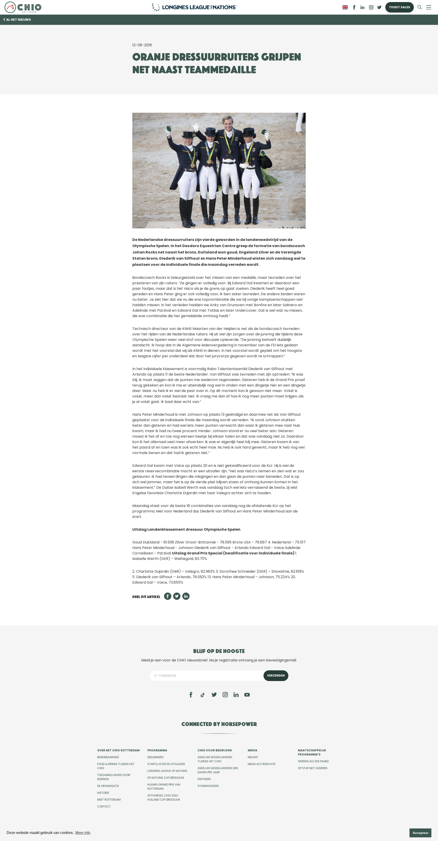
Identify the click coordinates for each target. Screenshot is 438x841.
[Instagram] (225, 694)
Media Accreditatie (262, 764)
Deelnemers (155, 757)
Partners (204, 779)
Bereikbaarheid (108, 757)
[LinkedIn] (362, 7)
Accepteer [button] (420, 833)
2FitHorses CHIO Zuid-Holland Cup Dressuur (163, 798)
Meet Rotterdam (109, 800)
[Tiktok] (202, 695)
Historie (103, 793)
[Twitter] (214, 694)
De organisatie (108, 786)
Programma (157, 750)
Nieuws (253, 757)
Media (252, 750)
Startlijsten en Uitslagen (166, 764)
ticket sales (399, 7)
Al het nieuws (18, 19)
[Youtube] (247, 694)
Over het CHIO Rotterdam (118, 750)
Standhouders (208, 786)
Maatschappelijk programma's (312, 752)
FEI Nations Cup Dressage (165, 778)
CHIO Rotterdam (25, 7)
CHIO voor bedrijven (215, 750)
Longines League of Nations (167, 771)
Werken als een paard (313, 761)
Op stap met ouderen (312, 768)
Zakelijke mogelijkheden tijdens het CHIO (215, 759)
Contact (104, 806)
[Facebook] (191, 694)
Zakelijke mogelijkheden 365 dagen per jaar (218, 770)
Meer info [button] (82, 833)
